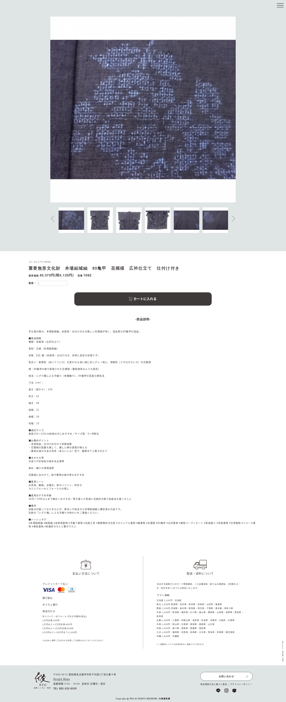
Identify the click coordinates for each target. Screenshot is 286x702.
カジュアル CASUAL (42, 261)
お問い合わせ (226, 676)
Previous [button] (55, 218)
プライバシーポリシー (241, 684)
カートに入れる (145, 298)
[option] (143, 109)
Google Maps (61, 679)
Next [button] (230, 218)
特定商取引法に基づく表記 (213, 684)
